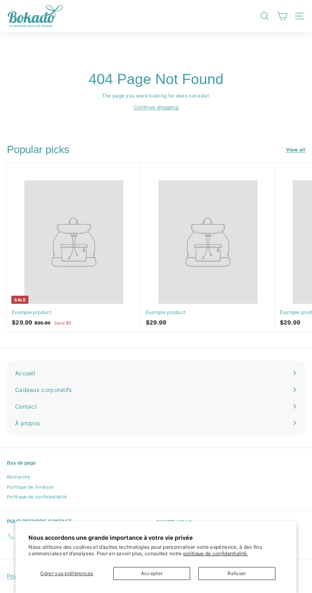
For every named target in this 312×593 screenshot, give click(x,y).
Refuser (237, 573)
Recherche (18, 477)
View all (295, 150)
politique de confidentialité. (215, 553)
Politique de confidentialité (37, 497)
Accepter (151, 573)
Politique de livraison (30, 487)
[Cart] (282, 16)
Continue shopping (156, 107)
